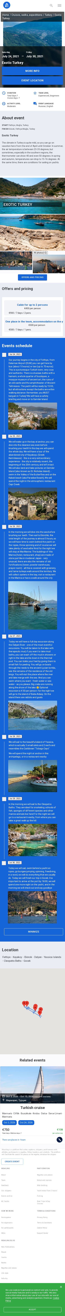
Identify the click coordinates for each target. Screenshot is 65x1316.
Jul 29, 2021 (15, 798)
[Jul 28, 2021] (4, 737)
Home (5, 14)
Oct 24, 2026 (26, 1122)
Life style (4, 1273)
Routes (3, 1263)
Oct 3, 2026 (9, 1122)
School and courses (44, 1180)
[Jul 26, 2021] (4, 527)
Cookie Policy (42, 1228)
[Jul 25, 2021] (4, 437)
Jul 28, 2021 (15, 736)
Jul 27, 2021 (15, 636)
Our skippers (6, 1191)
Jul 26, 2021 (15, 526)
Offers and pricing (32, 277)
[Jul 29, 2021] (4, 799)
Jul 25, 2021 (15, 436)
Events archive (6, 1196)
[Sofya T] (59, 1140)
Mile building (42, 1185)
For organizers (6, 1223)
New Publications (8, 1247)
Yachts (4, 1257)
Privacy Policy (42, 1217)
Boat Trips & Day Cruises (43, 1202)
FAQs (3, 1233)
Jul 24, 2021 (15, 354)
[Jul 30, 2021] (4, 863)
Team (3, 1180)
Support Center (42, 1233)
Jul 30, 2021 (14, 862)
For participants (7, 1228)
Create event (12, 1161)
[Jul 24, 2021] (4, 355)
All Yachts (5, 1201)
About (3, 1175)
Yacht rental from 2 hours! (47, 1191)
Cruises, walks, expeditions (27, 14)
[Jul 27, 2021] (4, 636)
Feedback (5, 1185)
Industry (4, 1278)
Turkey (48, 14)
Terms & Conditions (44, 1223)
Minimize (33, 931)
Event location (32, 80)
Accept (32, 1310)
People (3, 1252)
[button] (32, 278)
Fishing (40, 1196)
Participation (6, 1217)
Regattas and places (45, 1175)
